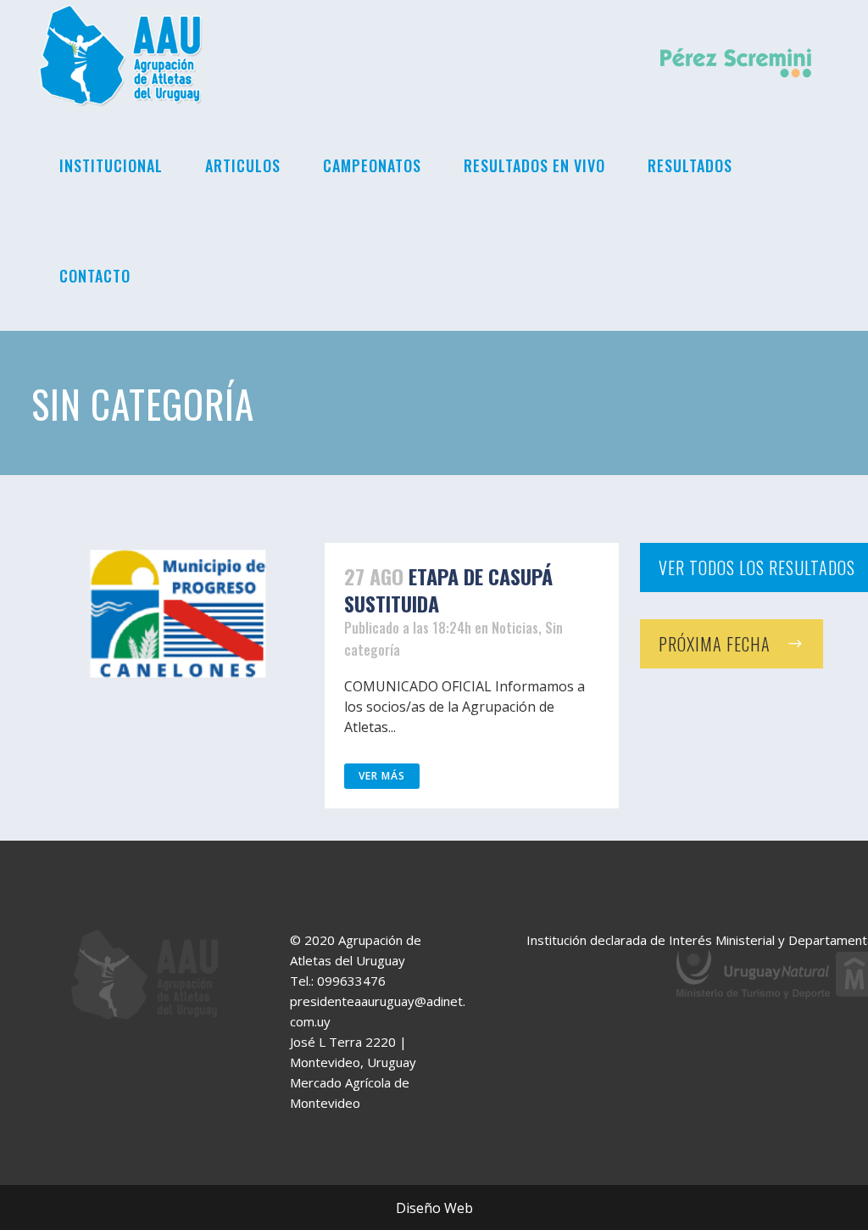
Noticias (515, 628)
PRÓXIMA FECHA (715, 644)
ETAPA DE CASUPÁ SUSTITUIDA (448, 589)
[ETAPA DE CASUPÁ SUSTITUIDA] (178, 614)
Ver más (382, 776)
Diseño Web (434, 1208)
